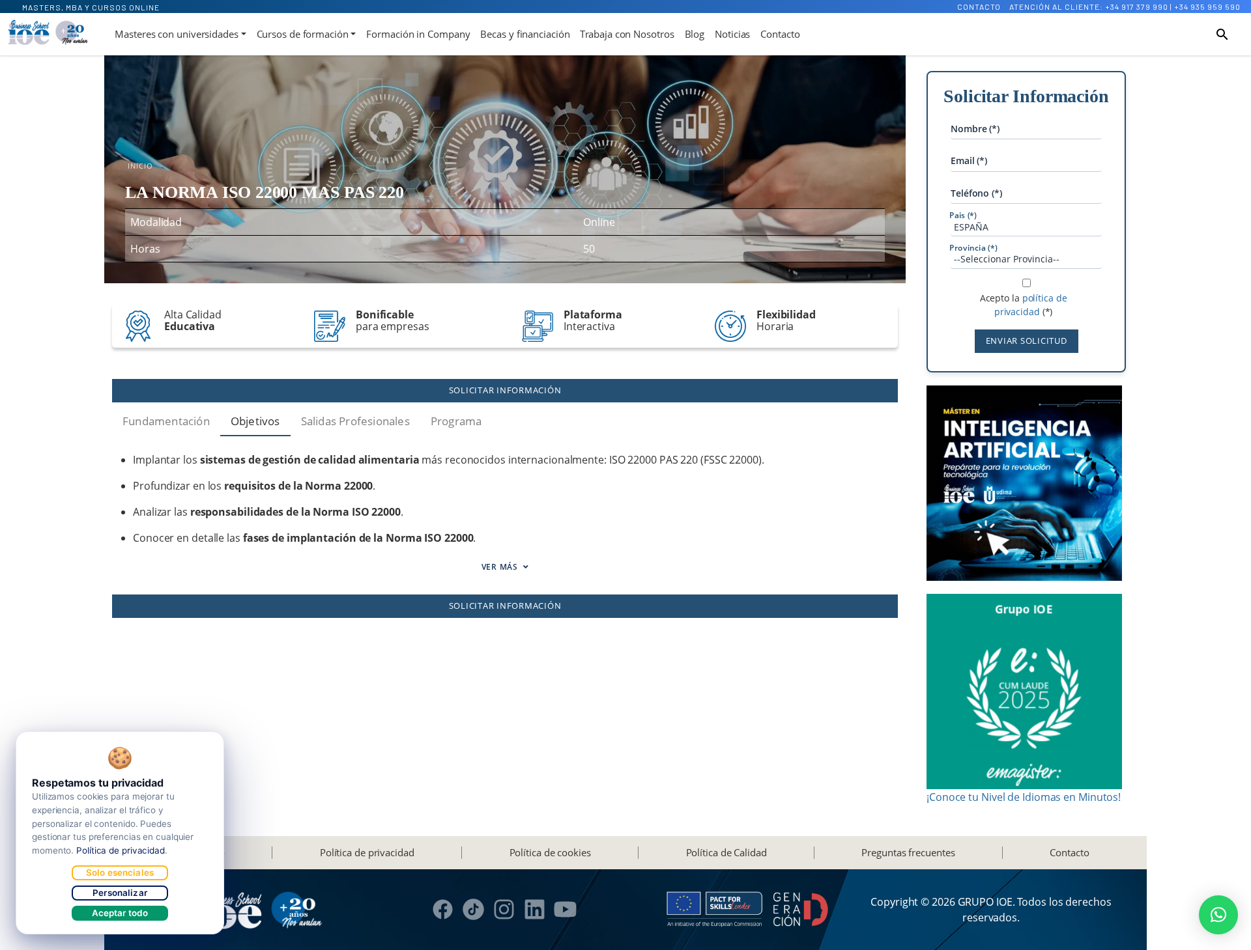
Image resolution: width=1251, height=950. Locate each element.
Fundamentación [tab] (166, 420)
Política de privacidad (367, 852)
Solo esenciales (120, 872)
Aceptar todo (120, 913)
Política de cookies (550, 852)
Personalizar (120, 892)
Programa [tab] (456, 420)
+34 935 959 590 (1207, 6)
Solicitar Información (505, 390)
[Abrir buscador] (1222, 34)
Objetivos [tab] (255, 420)
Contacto (979, 6)
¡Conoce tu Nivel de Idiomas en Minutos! (1024, 797)
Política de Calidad (726, 852)
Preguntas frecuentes (908, 852)
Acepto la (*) (1023, 305)
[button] (1218, 914)
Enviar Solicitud (1026, 340)
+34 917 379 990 (1136, 6)
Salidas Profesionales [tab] (355, 420)
